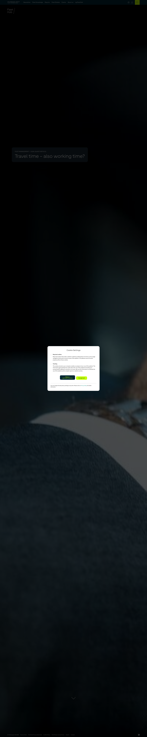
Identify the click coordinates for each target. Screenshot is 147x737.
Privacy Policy (84, 385)
